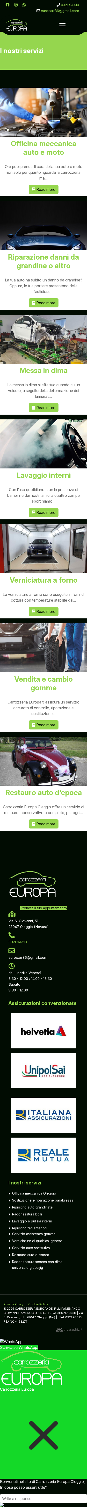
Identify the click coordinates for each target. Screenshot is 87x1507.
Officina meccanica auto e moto (43, 147)
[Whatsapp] (24, 4)
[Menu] (62, 25)
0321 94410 (70, 5)
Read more (45, 189)
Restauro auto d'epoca (43, 792)
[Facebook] (7, 4)
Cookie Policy (38, 1304)
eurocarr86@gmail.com (60, 11)
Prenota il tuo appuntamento (43, 908)
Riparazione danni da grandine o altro (43, 261)
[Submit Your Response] (43, 1505)
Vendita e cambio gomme (43, 683)
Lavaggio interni (43, 475)
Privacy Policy (13, 1304)
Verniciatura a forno (44, 580)
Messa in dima (44, 370)
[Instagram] (16, 4)
